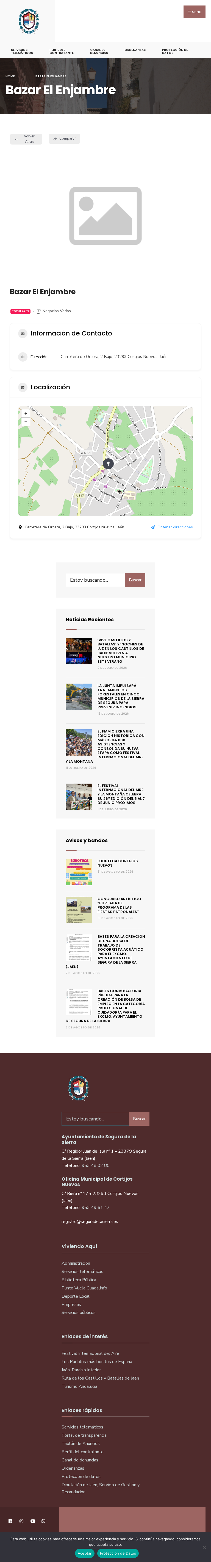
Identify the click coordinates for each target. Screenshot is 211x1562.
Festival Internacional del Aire (90, 1353)
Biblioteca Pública (79, 1280)
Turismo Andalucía (79, 1386)
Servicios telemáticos (22, 51)
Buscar (135, 580)
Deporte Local (76, 1296)
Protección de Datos (175, 51)
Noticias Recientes (90, 619)
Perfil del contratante (83, 1452)
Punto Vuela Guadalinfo (84, 1288)
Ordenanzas (135, 50)
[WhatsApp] (43, 1521)
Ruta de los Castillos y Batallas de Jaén (100, 1378)
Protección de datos (81, 1477)
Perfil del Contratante (61, 51)
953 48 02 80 (96, 1166)
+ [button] (25, 413)
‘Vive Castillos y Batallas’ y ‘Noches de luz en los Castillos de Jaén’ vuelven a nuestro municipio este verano (121, 650)
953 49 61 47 (96, 1208)
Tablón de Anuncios (81, 1444)
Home (10, 76)
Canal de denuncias (99, 51)
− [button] (25, 421)
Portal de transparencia (84, 1435)
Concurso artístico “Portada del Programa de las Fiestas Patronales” (119, 905)
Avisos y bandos (87, 840)
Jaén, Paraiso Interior (81, 1370)
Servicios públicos (79, 1312)
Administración (76, 1263)
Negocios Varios (57, 310)
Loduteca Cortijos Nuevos (118, 863)
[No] (204, 1547)
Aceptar (85, 1553)
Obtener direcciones (175, 527)
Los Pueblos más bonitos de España (97, 1362)
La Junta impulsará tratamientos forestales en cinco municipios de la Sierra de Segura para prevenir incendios (121, 696)
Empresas (71, 1305)
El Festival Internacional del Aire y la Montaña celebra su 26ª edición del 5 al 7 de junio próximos (121, 794)
